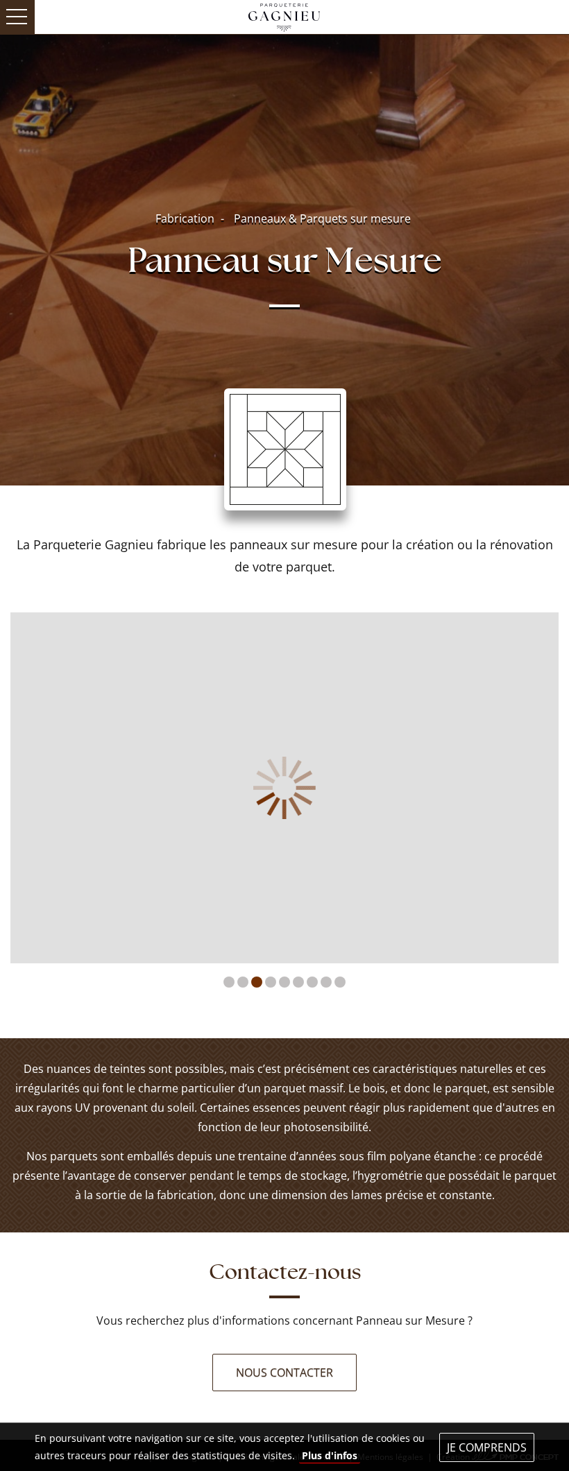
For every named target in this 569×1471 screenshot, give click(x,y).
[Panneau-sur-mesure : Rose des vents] (284, 787)
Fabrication (184, 218)
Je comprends (487, 1447)
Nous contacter (284, 1372)
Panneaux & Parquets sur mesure (322, 218)
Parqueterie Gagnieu (284, 16)
